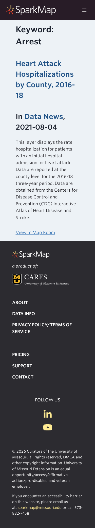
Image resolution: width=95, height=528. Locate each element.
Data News (43, 116)
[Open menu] (84, 10)
